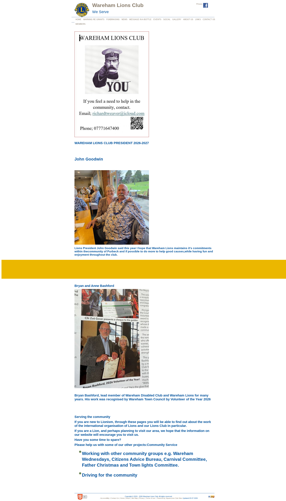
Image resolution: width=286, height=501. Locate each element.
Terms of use (150, 498)
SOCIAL (166, 19)
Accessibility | (105, 498)
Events (157, 19)
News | (128, 498)
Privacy (199, 4)
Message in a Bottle (140, 19)
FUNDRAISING (113, 19)
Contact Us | (115, 498)
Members (81, 24)
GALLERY (176, 19)
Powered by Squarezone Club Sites (169, 498)
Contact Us (209, 19)
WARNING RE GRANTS (93, 19)
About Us (188, 19)
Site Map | (135, 498)
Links (198, 19)
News (124, 19)
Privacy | (142, 498)
